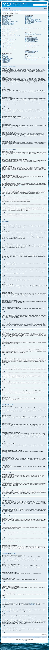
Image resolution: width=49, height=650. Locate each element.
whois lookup (30, 617)
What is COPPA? (5, 17)
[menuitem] (8, 8)
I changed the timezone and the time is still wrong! (10, 30)
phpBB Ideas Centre (5, 611)
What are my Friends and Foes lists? (30, 33)
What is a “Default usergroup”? (29, 22)
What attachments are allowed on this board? (32, 51)
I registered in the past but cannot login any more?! (10, 21)
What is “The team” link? (28, 23)
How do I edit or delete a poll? (6, 44)
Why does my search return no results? (31, 38)
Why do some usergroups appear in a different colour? (33, 21)
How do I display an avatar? (6, 33)
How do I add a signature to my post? (8, 41)
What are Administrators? (29, 16)
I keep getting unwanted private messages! (31, 27)
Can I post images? (5, 57)
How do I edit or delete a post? (7, 40)
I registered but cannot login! (6, 19)
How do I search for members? (30, 40)
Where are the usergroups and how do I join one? (32, 19)
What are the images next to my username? (9, 32)
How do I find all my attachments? (30, 52)
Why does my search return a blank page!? (31, 39)
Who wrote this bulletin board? (29, 55)
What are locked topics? (6, 61)
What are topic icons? (5, 62)
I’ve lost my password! (5, 22)
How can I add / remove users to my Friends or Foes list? (34, 34)
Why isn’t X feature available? (29, 56)
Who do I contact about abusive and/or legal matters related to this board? (35, 58)
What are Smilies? (5, 56)
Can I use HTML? (5, 55)
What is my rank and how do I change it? (8, 34)
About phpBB (32, 604)
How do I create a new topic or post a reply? (9, 39)
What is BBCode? (5, 54)
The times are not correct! (6, 29)
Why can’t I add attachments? (7, 46)
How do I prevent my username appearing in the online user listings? (13, 28)
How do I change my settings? (7, 27)
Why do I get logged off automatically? (8, 23)
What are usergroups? (28, 18)
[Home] (7, 4)
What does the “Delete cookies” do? (8, 24)
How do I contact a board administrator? (31, 59)
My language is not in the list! (6, 31)
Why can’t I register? (5, 18)
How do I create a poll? (6, 42)
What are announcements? (6, 59)
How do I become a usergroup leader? (31, 20)
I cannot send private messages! (30, 26)
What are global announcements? (7, 58)
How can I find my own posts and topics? (31, 41)
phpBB (20, 185)
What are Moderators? (28, 17)
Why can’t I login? (5, 20)
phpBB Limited (31, 603)
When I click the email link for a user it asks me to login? (11, 35)
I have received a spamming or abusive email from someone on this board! (35, 29)
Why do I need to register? (6, 16)
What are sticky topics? (6, 60)
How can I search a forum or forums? (31, 37)
